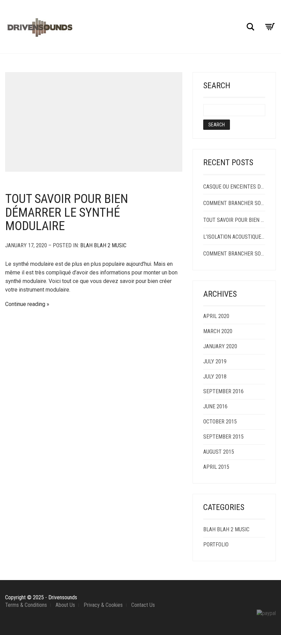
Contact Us (143, 605)
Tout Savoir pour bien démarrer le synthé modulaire (66, 212)
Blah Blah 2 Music (103, 245)
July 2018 (215, 376)
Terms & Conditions (26, 605)
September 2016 (223, 391)
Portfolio (216, 544)
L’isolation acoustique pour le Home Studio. (234, 237)
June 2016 (215, 406)
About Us (65, 605)
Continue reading (25, 304)
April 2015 (216, 467)
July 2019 (215, 361)
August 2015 (218, 452)
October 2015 (220, 421)
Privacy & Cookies (103, 605)
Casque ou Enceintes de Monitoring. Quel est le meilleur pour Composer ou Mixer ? (234, 186)
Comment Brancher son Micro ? (234, 203)
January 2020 (220, 346)
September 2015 (223, 436)
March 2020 (217, 331)
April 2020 (216, 316)
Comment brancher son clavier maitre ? (234, 253)
